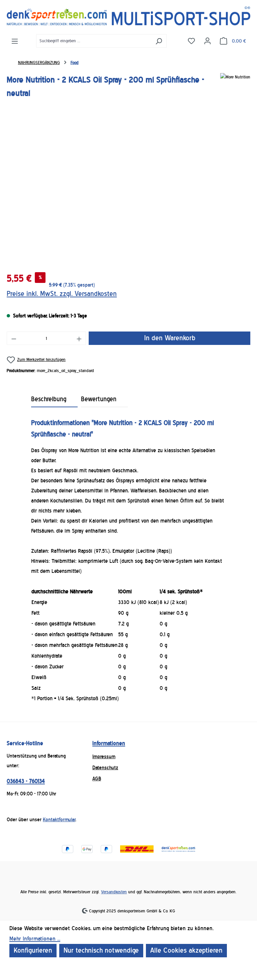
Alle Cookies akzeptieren (186, 950)
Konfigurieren (33, 950)
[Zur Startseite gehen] (128, 16)
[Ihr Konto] (207, 40)
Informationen (108, 743)
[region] (128, 191)
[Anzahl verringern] (14, 338)
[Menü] (15, 41)
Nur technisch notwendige (101, 950)
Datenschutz (105, 768)
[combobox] (93, 41)
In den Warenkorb (169, 338)
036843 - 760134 (26, 781)
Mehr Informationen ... (34, 939)
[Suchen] (159, 41)
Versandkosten (114, 891)
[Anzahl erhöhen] (79, 338)
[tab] (54, 399)
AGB (96, 779)
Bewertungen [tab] (98, 399)
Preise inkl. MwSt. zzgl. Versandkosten (62, 294)
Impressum (103, 757)
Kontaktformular (59, 820)
